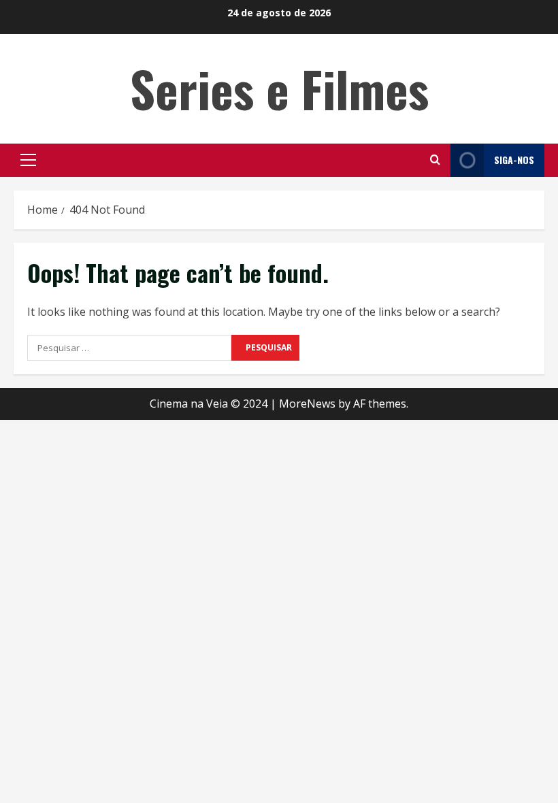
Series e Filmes (279, 88)
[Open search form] (435, 160)
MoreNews (307, 403)
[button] (28, 160)
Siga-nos (514, 159)
